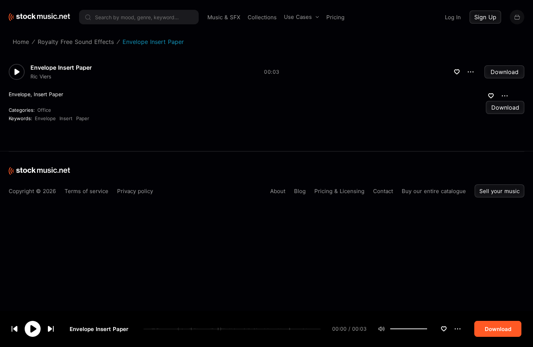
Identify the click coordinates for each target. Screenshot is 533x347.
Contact (383, 191)
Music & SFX (223, 17)
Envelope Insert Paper (99, 329)
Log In (453, 17)
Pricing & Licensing (339, 191)
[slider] (427, 328)
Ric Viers (40, 76)
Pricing (335, 17)
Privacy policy (135, 191)
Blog (300, 191)
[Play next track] (51, 329)
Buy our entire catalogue (434, 191)
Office (44, 110)
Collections (262, 17)
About (277, 191)
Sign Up (485, 17)
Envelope (45, 118)
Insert (66, 118)
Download (504, 71)
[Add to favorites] (444, 329)
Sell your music (499, 191)
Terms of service (86, 191)
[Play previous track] (14, 329)
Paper (82, 118)
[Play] (33, 329)
